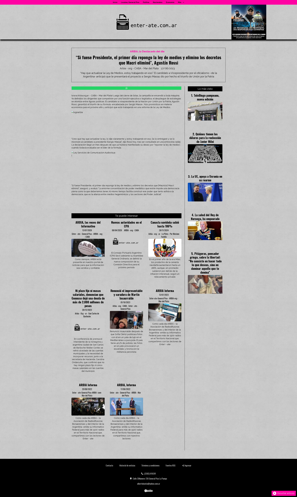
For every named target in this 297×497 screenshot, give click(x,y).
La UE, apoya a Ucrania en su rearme (206, 178)
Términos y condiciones (150, 465)
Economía (170, 2)
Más (179, 2)
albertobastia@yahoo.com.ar (148, 483)
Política (146, 2)
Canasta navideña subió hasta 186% (165, 224)
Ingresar (187, 465)
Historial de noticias (127, 465)
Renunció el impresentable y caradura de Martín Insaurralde (126, 294)
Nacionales (157, 2)
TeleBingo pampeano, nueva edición (206, 97)
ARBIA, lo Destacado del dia (147, 51)
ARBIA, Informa (126, 385)
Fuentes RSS (170, 465)
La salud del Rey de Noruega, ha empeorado (205, 217)
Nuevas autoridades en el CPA (126, 224)
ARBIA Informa (165, 290)
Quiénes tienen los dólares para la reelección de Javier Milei (205, 138)
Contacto (109, 465)
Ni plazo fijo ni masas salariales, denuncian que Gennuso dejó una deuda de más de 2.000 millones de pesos (88, 298)
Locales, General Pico (130, 2)
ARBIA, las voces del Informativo (88, 224)
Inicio (115, 2)
